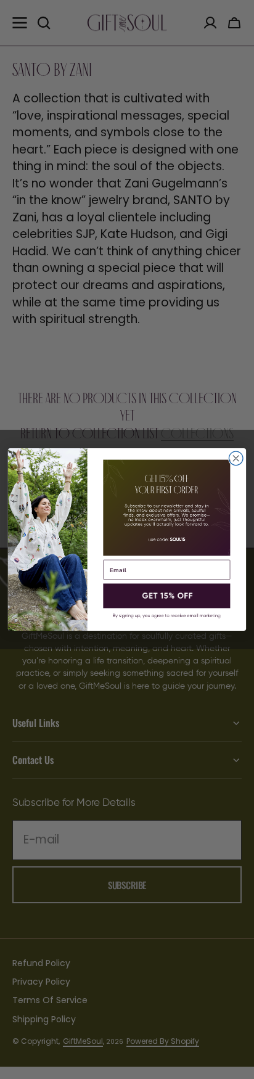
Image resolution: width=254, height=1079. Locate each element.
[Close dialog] (236, 458)
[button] (166, 596)
